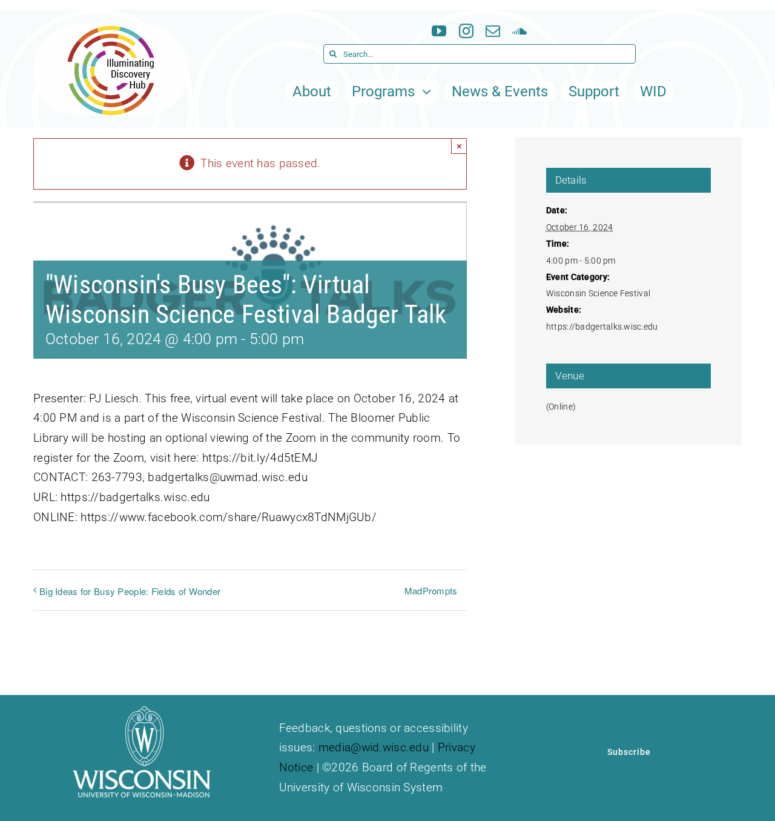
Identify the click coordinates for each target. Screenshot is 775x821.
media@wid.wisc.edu (373, 747)
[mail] (493, 31)
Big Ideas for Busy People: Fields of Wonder (129, 591)
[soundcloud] (519, 31)
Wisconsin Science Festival (598, 293)
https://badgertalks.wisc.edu (602, 326)
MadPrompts (431, 590)
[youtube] (439, 31)
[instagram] (466, 31)
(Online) (561, 406)
